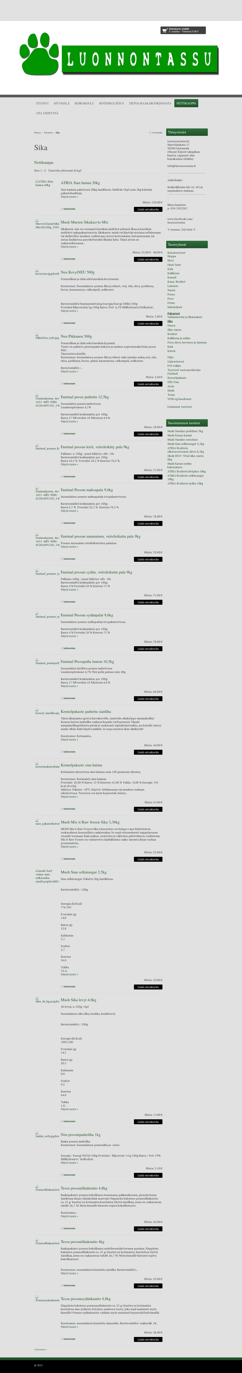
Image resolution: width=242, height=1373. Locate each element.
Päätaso (37, 132)
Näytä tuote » (69, 197)
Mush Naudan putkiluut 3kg (185, 431)
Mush (170, 390)
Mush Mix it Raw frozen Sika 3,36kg (90, 821)
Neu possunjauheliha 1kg (81, 1134)
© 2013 (38, 1365)
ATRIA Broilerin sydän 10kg (185, 483)
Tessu (171, 395)
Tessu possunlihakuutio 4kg (82, 1241)
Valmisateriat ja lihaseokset (184, 317)
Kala (170, 269)
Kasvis (171, 351)
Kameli (171, 277)
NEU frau (173, 382)
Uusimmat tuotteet (179, 407)
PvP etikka (174, 366)
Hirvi (170, 260)
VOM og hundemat (179, 399)
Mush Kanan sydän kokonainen (179, 465)
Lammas (172, 286)
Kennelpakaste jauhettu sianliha (86, 711)
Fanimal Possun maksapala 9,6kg (87, 489)
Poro (170, 298)
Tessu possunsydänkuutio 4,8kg (86, 1298)
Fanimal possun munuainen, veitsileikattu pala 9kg (100, 536)
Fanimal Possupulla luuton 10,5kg (87, 661)
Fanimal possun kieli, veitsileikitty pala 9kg (95, 446)
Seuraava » (42, 1349)
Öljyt (170, 357)
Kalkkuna (173, 273)
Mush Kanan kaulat (179, 435)
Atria (170, 386)
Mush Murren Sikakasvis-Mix (84, 222)
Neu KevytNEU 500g (78, 272)
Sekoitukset (174, 307)
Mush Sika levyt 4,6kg (78, 999)
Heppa (171, 256)
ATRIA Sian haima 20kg (80, 182)
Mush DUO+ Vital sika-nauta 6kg (185, 457)
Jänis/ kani (174, 265)
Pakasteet (48, 132)
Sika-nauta (174, 330)
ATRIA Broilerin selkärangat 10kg (185, 477)
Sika (170, 321)
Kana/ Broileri (176, 282)
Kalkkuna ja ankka (178, 338)
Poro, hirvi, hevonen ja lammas (187, 342)
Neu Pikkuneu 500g (76, 336)
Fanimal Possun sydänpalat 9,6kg (87, 614)
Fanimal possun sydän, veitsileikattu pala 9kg (96, 571)
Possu (171, 303)
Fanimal (172, 373)
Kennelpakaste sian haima (81, 764)
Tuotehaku (156, 132)
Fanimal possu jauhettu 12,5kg (85, 396)
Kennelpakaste (176, 378)
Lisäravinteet (175, 361)
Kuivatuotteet (176, 253)
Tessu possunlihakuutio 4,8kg (84, 1188)
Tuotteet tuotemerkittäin (184, 370)
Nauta (171, 290)
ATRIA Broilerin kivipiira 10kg (186, 471)
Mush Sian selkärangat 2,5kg (84, 871)
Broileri (172, 334)
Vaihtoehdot (69, 209)
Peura (171, 294)
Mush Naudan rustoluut (182, 439)
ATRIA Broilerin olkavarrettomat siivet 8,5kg (185, 449)
